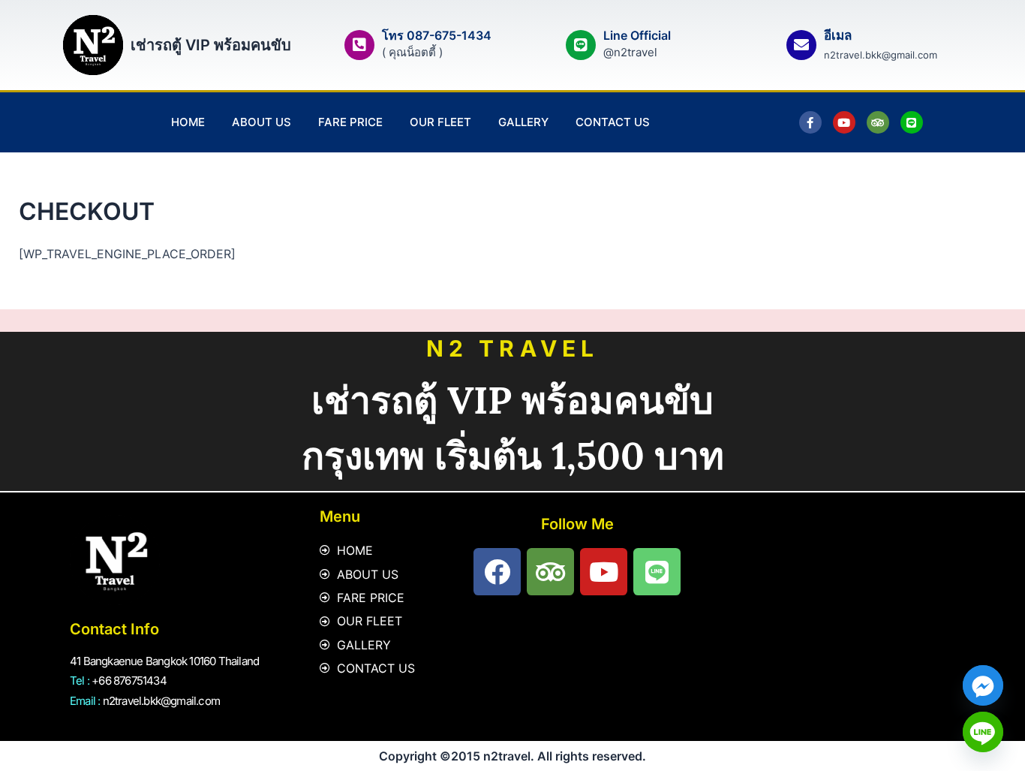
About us (261, 122)
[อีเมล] (801, 45)
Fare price (350, 122)
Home (188, 122)
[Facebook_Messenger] (983, 685)
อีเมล (838, 35)
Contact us (613, 122)
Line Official (637, 35)
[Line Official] (581, 45)
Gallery (523, 122)
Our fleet (440, 122)
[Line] (983, 732)
